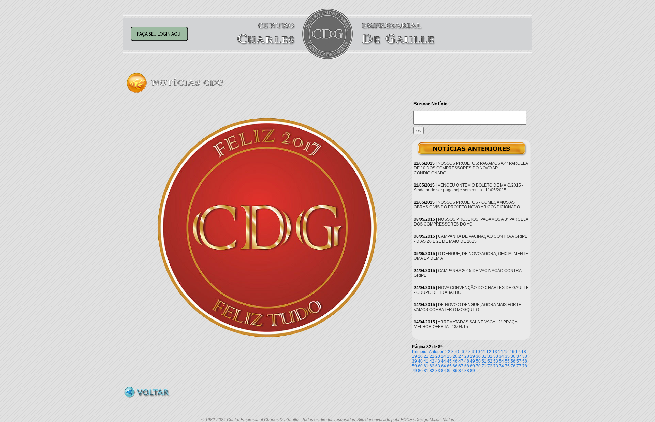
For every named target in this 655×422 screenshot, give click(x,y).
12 (488, 351)
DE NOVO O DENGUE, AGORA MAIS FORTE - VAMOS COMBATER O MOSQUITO (469, 307)
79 (414, 370)
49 (472, 361)
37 (518, 356)
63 (437, 366)
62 (432, 366)
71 (484, 366)
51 (484, 361)
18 (523, 351)
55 (507, 361)
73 (495, 366)
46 (455, 361)
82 (432, 370)
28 (466, 356)
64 (443, 366)
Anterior (436, 351)
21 (426, 356)
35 (507, 356)
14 (500, 351)
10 (477, 351)
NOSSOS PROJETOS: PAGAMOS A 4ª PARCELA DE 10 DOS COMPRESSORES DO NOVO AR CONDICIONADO (471, 168)
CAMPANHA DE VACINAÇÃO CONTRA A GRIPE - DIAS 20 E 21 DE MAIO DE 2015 (470, 239)
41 (426, 361)
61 (426, 366)
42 (432, 361)
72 (489, 366)
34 (501, 356)
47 (460, 361)
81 (426, 370)
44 (443, 361)
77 (518, 366)
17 (517, 351)
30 (478, 356)
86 (455, 370)
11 (483, 351)
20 (420, 356)
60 (420, 366)
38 (524, 356)
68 (466, 366)
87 (460, 370)
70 (478, 366)
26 (455, 356)
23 (437, 356)
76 (513, 366)
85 (449, 370)
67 (460, 366)
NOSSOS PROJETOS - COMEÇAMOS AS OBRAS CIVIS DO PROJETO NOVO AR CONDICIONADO (467, 204)
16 (512, 351)
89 (472, 370)
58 (524, 361)
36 (513, 356)
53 (495, 361)
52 (489, 361)
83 (437, 370)
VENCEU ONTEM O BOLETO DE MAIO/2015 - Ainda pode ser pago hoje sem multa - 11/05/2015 (468, 187)
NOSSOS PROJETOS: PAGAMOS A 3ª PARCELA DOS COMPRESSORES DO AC (471, 222)
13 (494, 351)
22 (432, 356)
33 (495, 356)
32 (489, 356)
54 (501, 361)
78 (524, 366)
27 (460, 356)
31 (484, 356)
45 (449, 361)
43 (437, 361)
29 (472, 356)
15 (506, 351)
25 (449, 356)
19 (414, 356)
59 (414, 366)
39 (414, 361)
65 (449, 366)
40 (420, 361)
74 (501, 366)
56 (513, 361)
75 (507, 366)
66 (455, 366)
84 (443, 370)
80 (420, 370)
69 (472, 366)
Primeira (420, 351)
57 (518, 361)
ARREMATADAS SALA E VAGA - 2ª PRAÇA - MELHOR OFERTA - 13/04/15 (467, 324)
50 (478, 361)
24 (443, 356)
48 (466, 361)
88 (466, 370)
